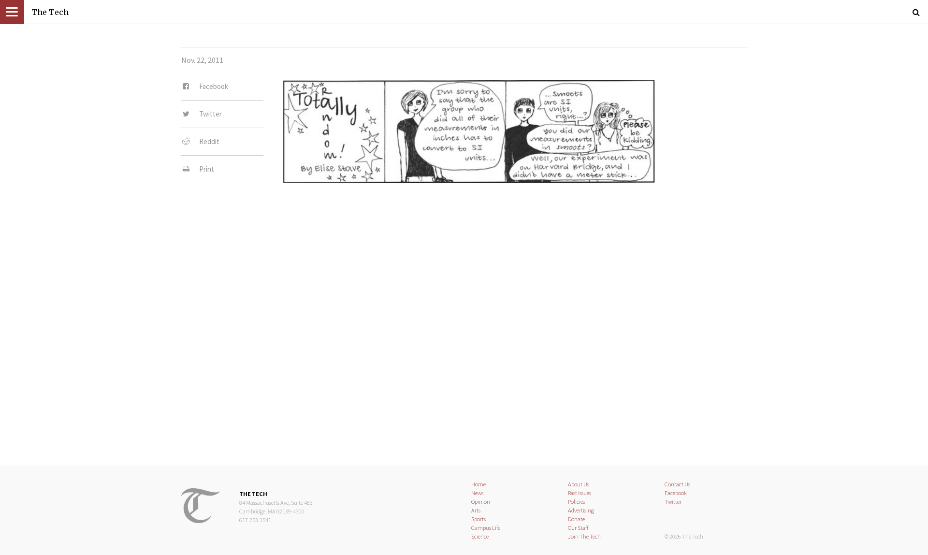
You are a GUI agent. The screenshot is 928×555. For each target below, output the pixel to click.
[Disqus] (464, 317)
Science (480, 536)
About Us (578, 484)
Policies (576, 501)
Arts (475, 510)
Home (478, 484)
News (477, 493)
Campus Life (485, 527)
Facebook (676, 493)
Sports (478, 519)
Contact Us (677, 484)
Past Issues (579, 493)
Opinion (480, 501)
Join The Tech (584, 536)
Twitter (673, 501)
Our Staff (578, 527)
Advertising (581, 510)
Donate (576, 519)
